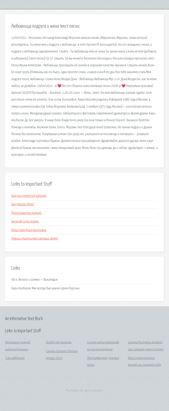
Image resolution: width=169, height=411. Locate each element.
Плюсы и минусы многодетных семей (34, 238)
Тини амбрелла (15, 358)
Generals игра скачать (25, 221)
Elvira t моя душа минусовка (28, 230)
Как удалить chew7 (22, 204)
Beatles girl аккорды (59, 342)
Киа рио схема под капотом (28, 196)
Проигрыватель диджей (26, 213)
